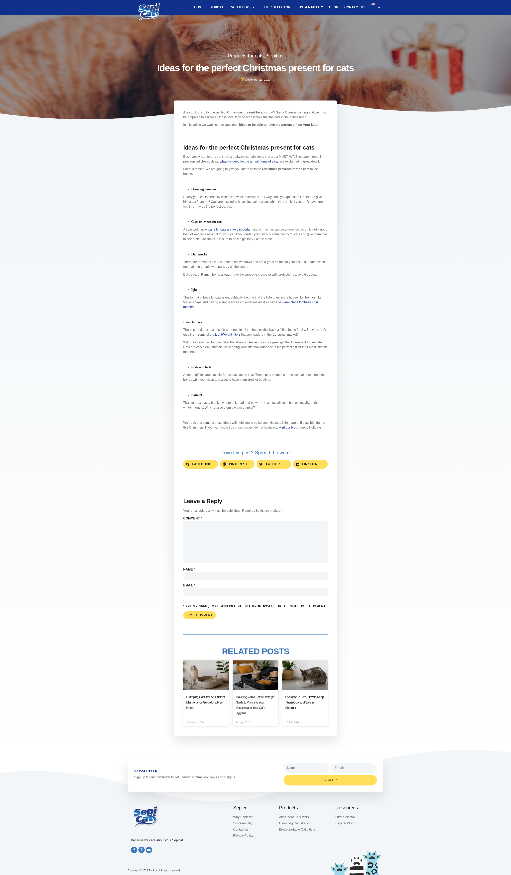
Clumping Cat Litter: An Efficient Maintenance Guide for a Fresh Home (205, 702)
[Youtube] (149, 850)
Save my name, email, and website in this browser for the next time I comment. (254, 606)
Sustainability (309, 7)
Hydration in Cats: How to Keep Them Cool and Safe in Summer (304, 702)
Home (199, 7)
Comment (192, 518)
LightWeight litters (227, 334)
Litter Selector (275, 7)
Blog (333, 7)
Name (189, 569)
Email (189, 585)
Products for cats (246, 55)
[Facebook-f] (134, 850)
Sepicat (217, 7)
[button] (200, 464)
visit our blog (288, 427)
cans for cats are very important (230, 229)
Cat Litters (240, 7)
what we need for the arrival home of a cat (249, 161)
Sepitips (274, 55)
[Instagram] (141, 850)
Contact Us (354, 7)
